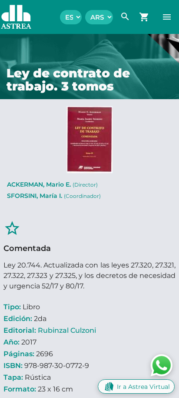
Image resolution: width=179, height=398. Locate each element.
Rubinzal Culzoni (67, 330)
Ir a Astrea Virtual (143, 387)
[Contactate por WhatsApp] (162, 365)
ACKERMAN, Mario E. (52, 184)
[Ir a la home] (11, 17)
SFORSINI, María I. (54, 196)
